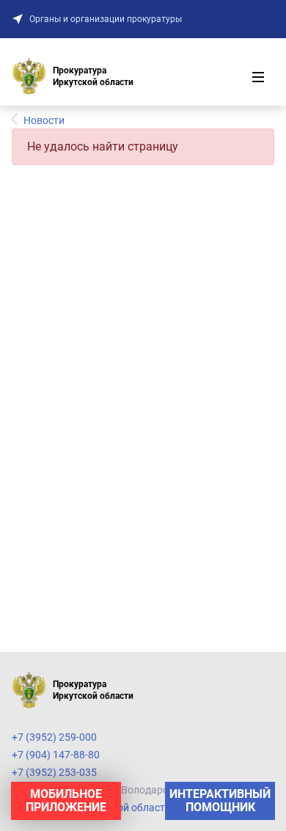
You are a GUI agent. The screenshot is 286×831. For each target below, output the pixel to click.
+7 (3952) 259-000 (54, 737)
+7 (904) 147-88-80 (56, 755)
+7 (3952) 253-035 (54, 772)
